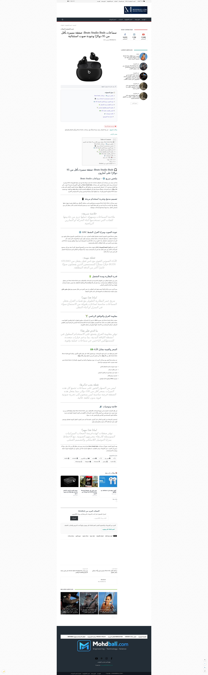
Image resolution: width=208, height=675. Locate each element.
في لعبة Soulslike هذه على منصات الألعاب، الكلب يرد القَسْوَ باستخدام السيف (131, 97)
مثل (125, 33)
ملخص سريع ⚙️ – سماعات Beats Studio (103, 95)
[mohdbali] (110, 580)
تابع (134, 33)
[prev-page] (116, 617)
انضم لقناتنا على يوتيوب (108, 529)
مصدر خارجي (113, 134)
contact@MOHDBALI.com (107, 665)
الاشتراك (143, 33)
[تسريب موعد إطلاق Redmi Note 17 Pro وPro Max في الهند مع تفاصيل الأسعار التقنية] (108, 603)
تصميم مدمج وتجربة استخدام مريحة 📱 (104, 98)
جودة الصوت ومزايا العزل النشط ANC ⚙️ (103, 101)
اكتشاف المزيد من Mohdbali (106, 163)
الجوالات (62, 25)
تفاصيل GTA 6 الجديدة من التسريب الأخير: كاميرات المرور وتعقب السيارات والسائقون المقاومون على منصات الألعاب (70, 610)
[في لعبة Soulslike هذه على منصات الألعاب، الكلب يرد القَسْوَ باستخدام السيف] (143, 96)
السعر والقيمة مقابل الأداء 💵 (106, 110)
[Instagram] (72, 1)
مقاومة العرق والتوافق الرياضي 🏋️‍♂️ (105, 107)
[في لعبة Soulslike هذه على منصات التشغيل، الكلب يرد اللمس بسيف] (143, 86)
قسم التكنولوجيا (68, 25)
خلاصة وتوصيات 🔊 (108, 113)
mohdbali (112, 39)
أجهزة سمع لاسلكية (108, 536)
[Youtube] (68, 1)
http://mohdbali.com (102, 581)
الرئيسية (74, 25)
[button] (62, 19)
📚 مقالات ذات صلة (108, 157)
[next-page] (113, 617)
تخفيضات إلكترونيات (100, 536)
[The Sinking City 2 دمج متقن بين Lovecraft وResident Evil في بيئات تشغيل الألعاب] (89, 603)
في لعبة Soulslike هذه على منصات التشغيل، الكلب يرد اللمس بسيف (133, 87)
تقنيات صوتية (92, 536)
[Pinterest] (70, 1)
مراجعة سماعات (71, 536)
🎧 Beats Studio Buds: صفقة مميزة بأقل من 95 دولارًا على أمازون (98, 142)
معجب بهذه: (110, 159)
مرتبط (111, 161)
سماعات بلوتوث (85, 536)
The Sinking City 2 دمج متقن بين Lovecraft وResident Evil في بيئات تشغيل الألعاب (89, 611)
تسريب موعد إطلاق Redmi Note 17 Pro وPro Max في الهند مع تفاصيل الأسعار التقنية (108, 611)
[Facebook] (74, 1)
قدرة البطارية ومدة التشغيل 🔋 (106, 104)
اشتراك (74, 518)
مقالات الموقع (113, 129)
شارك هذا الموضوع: (107, 116)
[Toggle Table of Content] (113, 139)
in (204, 667)
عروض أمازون (78, 536)
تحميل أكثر (135, 103)
